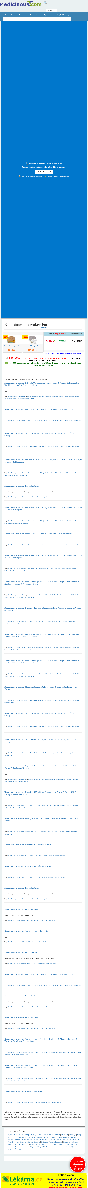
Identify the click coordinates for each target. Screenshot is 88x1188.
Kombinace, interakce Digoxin (17, 621)
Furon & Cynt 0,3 (32, 963)
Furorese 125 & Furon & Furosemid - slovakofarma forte (45, 420)
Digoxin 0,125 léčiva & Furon (37, 855)
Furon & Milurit (32, 497)
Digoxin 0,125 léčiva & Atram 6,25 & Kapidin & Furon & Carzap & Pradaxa (51, 621)
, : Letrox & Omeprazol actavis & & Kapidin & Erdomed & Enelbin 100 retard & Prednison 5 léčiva (41, 384)
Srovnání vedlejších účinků (44, 15)
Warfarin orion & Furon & (36, 942)
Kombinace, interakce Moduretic (18, 446)
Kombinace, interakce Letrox (17, 396)
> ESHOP (43, 328)
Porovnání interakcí (25, 15)
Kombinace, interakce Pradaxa (17, 473)
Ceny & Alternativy (63, 15)
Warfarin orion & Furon (35, 1102)
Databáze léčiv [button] (10, 15)
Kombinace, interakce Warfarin (18, 942)
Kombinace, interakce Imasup (17, 831)
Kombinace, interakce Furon (25, 398)
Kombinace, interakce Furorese (18, 420)
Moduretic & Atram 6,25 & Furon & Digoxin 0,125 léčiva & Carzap (50, 446)
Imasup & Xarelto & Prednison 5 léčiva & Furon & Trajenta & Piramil (48, 831)
